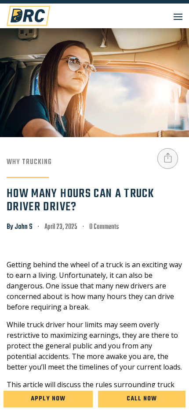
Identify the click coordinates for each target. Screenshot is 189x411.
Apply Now (48, 399)
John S (24, 227)
